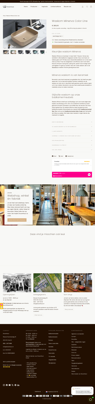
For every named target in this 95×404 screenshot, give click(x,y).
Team (72, 360)
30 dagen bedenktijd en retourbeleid (64, 126)
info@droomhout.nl (8, 346)
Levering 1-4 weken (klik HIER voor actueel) (66, 136)
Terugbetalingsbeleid (76, 363)
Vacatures (74, 366)
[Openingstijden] (17, 282)
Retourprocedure (76, 358)
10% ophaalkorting (58, 140)
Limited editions (56, 6)
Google (34, 375)
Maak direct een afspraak (17, 220)
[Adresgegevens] (47, 282)
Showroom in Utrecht (59, 145)
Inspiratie (45, 6)
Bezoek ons (67, 6)
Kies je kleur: (56, 33)
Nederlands (38, 391)
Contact (73, 336)
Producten (34, 6)
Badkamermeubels (53, 333)
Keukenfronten (52, 350)
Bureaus (51, 340)
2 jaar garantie (57, 131)
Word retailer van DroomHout (79, 374)
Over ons (73, 352)
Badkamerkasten (53, 337)
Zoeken (73, 371)
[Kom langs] (78, 282)
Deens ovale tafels (53, 343)
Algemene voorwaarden (77, 334)
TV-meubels (52, 356)
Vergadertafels (52, 359)
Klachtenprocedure (76, 347)
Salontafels (51, 353)
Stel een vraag (57, 149)
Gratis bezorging (57, 122)
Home (26, 6)
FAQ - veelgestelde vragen (78, 342)
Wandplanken (52, 363)
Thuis (4, 15)
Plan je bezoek (69, 309)
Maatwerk (74, 350)
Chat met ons (38, 315)
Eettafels (51, 346)
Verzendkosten (75, 368)
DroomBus (74, 339)
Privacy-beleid (75, 355)
